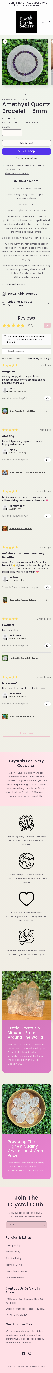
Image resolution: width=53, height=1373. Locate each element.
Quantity (6, 127)
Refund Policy (13, 1251)
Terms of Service (15, 1264)
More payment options (26, 158)
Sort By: (32, 358)
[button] (3, 22)
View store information (17, 173)
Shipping (17, 122)
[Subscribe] (44, 1224)
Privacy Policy (13, 1245)
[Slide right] (33, 94)
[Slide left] (20, 94)
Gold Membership (15, 1277)
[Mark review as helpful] (47, 398)
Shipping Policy (13, 1258)
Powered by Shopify (38, 1367)
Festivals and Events (16, 1271)
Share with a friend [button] (15, 284)
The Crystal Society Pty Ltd (22, 1367)
